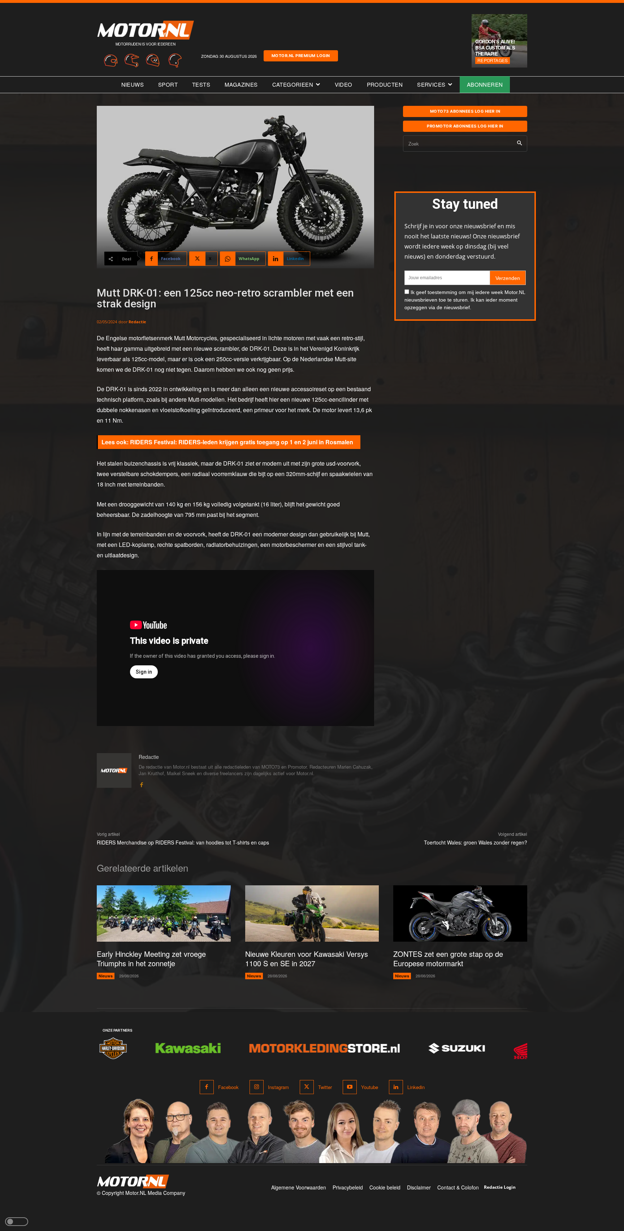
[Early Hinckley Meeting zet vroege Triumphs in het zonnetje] (164, 913)
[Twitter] (307, 1087)
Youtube (369, 1087)
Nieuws (106, 976)
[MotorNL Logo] (133, 1181)
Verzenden (507, 278)
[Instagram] (257, 1087)
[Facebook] (141, 783)
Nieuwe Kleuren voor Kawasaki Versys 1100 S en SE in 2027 (306, 958)
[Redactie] (114, 771)
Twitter (325, 1087)
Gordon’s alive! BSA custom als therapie (495, 47)
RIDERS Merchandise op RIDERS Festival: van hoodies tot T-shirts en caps (183, 842)
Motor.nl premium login (301, 55)
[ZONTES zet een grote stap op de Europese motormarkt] (460, 913)
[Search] (519, 143)
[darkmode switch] (16, 1221)
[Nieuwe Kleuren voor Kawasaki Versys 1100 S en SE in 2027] (312, 913)
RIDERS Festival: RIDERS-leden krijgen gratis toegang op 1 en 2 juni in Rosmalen (241, 442)
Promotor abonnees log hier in (465, 126)
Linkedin (416, 1087)
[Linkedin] (396, 1087)
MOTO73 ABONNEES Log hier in (465, 111)
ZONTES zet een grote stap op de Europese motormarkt (448, 958)
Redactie (137, 321)
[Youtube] (350, 1087)
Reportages (492, 60)
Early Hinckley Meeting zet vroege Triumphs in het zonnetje (151, 958)
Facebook (228, 1087)
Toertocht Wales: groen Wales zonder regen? (475, 842)
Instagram (278, 1087)
